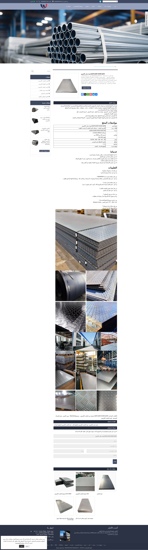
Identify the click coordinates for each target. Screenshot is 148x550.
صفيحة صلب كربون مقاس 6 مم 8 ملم (84, 518)
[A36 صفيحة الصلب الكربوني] (85, 481)
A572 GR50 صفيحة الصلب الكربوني (62, 493)
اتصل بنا (68, 6)
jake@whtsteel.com (58, 1)
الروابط (66, 545)
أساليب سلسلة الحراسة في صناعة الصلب (108, 531)
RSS (56, 545)
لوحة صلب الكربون (97, 66)
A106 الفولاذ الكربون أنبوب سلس (46, 108)
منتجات (99, 6)
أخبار (93, 6)
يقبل (22, 546)
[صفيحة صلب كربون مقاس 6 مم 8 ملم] (85, 506)
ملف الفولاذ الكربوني (43, 84)
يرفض (27, 546)
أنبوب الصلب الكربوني (43, 87)
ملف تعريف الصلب (43, 90)
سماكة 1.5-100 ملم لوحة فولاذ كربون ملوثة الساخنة (65, 519)
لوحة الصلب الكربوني (106, 66)
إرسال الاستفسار (78, 6)
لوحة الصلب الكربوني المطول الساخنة (62, 425)
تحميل (87, 6)
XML (52, 545)
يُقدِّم (115, 461)
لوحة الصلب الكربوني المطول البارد (80, 425)
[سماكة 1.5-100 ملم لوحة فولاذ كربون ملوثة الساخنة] (64, 506)
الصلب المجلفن (44, 93)
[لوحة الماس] (106, 481)
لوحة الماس (99, 493)
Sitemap (61, 545)
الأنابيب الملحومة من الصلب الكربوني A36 (45, 130)
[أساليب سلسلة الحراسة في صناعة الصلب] (65, 535)
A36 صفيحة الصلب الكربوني (82, 493)
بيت (115, 6)
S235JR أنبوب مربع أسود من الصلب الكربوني (45, 119)
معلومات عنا (108, 6)
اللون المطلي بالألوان (43, 96)
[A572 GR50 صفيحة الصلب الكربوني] (64, 481)
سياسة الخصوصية (19, 543)
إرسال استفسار (86, 87)
